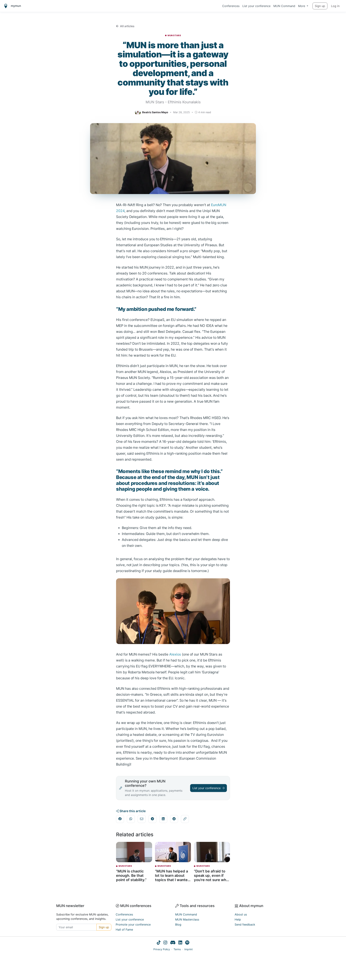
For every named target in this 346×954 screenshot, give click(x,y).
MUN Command (284, 6)
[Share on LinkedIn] (163, 819)
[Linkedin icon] (180, 943)
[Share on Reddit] (174, 819)
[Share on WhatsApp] (131, 819)
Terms (177, 949)
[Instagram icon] (165, 943)
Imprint (188, 949)
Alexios (175, 654)
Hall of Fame (124, 929)
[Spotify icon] (187, 943)
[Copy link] (185, 819)
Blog (178, 924)
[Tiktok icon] (159, 943)
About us (241, 914)
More (302, 6)
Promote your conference (133, 924)
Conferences (230, 6)
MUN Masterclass (187, 919)
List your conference (256, 6)
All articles (127, 26)
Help (238, 919)
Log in (335, 6)
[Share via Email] (142, 819)
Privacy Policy (161, 949)
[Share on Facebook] (120, 819)
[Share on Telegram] (152, 819)
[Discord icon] (173, 943)
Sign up (320, 6)
